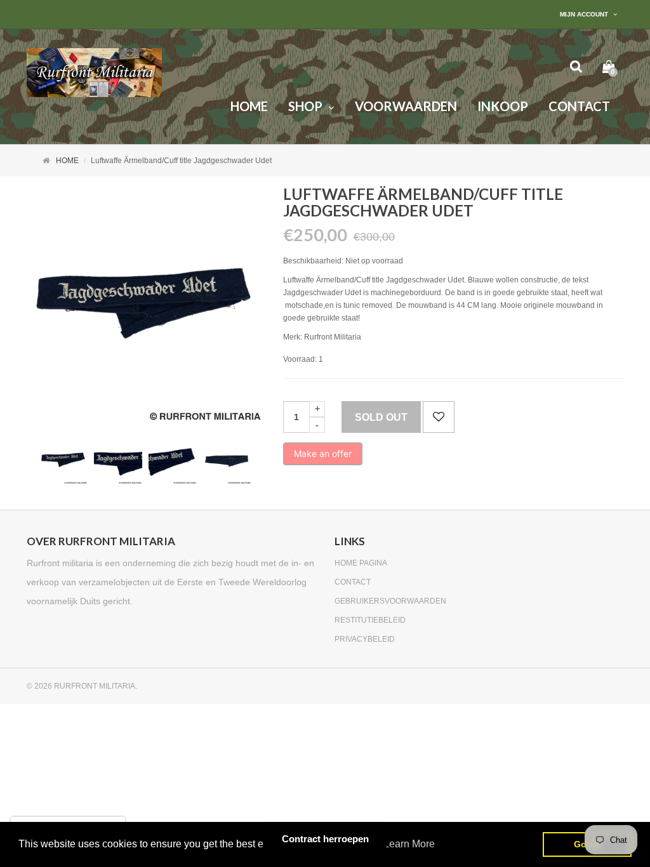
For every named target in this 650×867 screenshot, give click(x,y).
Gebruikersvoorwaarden (390, 601)
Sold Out (381, 417)
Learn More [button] (409, 843)
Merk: (292, 337)
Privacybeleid (365, 639)
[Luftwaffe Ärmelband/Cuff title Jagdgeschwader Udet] (63, 460)
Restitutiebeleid (370, 620)
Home (67, 160)
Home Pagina (361, 563)
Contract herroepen (325, 838)
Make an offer (322, 456)
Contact (353, 582)
